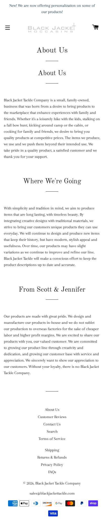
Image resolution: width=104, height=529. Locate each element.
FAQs (52, 472)
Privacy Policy (52, 464)
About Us (52, 409)
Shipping (52, 450)
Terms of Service (52, 438)
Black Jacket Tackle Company (58, 483)
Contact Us (52, 424)
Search (52, 431)
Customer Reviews (52, 417)
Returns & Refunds (52, 457)
